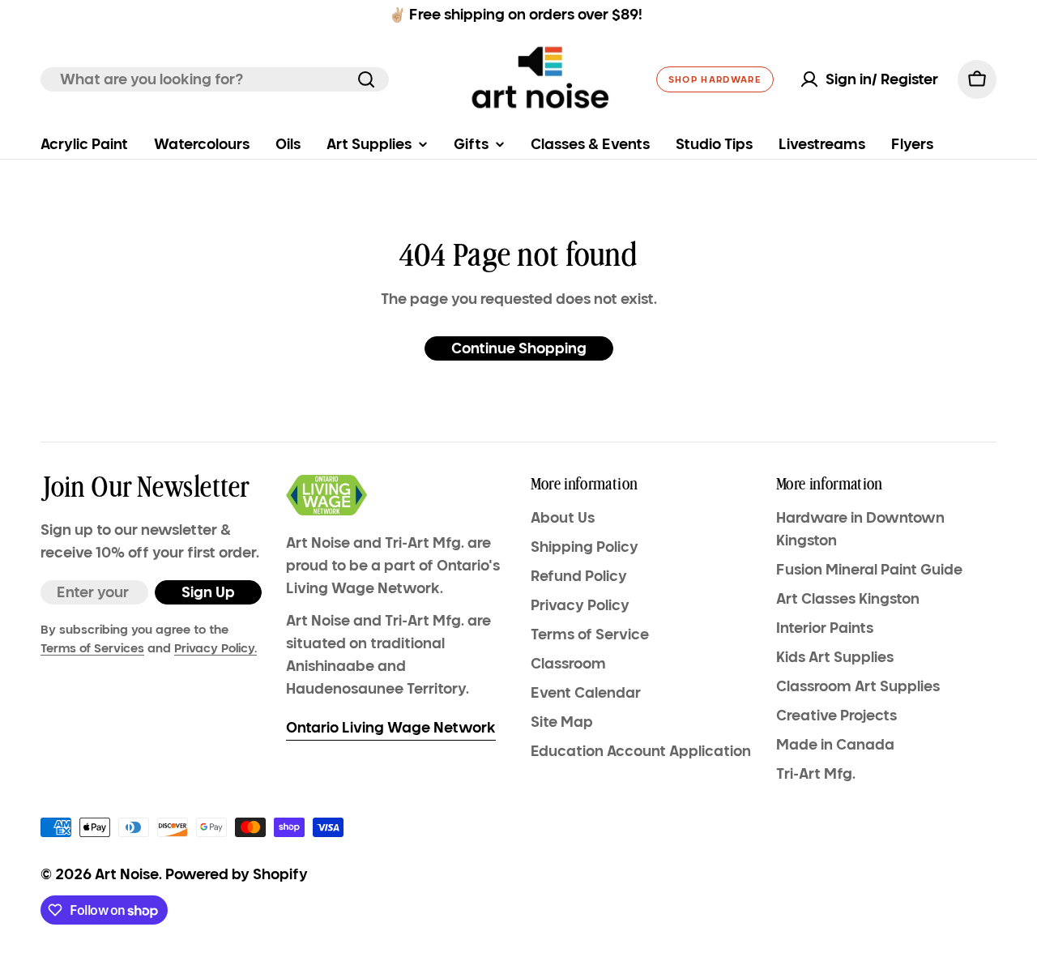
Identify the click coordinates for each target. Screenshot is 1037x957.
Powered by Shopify (236, 874)
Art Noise (127, 874)
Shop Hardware (715, 79)
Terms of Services (92, 648)
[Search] (366, 79)
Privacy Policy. (215, 648)
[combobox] (215, 79)
